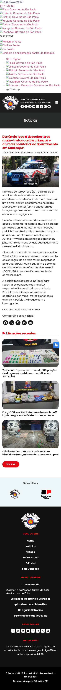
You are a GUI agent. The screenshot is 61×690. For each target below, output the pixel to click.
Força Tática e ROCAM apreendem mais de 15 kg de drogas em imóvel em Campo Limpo (30, 414)
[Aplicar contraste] (30, 49)
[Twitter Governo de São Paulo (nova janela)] (30, 24)
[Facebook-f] (22, 106)
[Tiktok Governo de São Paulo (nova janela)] (30, 17)
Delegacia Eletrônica (30, 610)
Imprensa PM (30, 557)
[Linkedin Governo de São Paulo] (33, 66)
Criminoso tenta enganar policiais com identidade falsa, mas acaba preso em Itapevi (30, 453)
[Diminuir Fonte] (30, 45)
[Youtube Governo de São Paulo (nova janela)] (30, 21)
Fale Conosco (30, 569)
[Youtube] (34, 106)
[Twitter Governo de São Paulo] (33, 74)
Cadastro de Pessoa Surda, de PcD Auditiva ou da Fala (27, 591)
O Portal (31, 563)
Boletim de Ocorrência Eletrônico (31, 599)
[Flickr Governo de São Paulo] (33, 63)
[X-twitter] (26, 106)
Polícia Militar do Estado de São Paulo (35, 102)
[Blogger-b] (49, 106)
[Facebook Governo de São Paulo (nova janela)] (30, 32)
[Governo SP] (30, 2)
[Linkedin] (30, 106)
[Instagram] (37, 106)
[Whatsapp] (45, 106)
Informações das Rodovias (30, 615)
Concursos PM (30, 584)
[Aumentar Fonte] (30, 41)
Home (30, 540)
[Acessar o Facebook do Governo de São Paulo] (33, 85)
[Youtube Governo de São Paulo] (33, 78)
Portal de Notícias (32, 99)
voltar (10, 464)
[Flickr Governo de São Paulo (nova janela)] (30, 9)
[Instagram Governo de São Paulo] (30, 28)
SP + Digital (7, 5)
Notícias (30, 546)
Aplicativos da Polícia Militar (30, 604)
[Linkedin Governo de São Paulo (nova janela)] (30, 13)
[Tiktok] (41, 106)
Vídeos (30, 552)
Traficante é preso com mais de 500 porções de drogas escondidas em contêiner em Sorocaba (29, 373)
